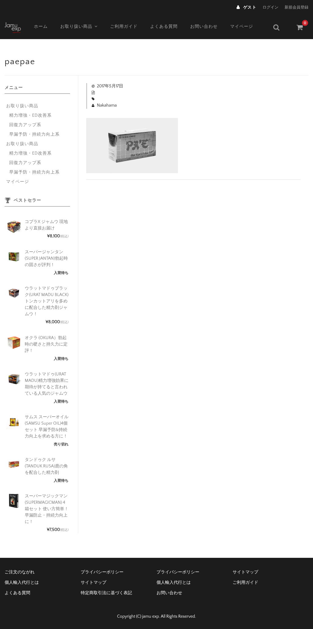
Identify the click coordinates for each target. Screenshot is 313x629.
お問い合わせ (204, 26)
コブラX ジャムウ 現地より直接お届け (46, 225)
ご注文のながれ (20, 572)
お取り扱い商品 (76, 26)
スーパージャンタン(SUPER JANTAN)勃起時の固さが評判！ (46, 258)
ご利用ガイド (124, 26)
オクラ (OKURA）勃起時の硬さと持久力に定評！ (46, 344)
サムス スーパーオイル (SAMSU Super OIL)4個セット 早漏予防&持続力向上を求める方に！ (46, 427)
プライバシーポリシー (102, 572)
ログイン (270, 7)
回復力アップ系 (25, 125)
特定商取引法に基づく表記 (106, 593)
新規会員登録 (296, 7)
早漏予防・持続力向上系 (34, 134)
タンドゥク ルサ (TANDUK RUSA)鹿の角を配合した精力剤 (46, 466)
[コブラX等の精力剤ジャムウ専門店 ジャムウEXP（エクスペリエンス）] (13, 27)
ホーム (41, 26)
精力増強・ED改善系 (30, 115)
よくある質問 (164, 26)
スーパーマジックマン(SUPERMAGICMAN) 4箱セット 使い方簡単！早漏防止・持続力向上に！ (46, 509)
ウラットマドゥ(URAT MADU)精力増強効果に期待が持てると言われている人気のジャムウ (46, 384)
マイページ (241, 26)
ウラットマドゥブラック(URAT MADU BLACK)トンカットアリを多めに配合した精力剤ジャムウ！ (46, 301)
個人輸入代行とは (22, 582)
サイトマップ (245, 572)
